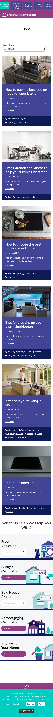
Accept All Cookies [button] (26, 710)
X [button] (50, 691)
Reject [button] (41, 704)
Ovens (38, 355)
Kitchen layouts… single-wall (24, 402)
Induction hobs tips (20, 482)
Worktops (23, 437)
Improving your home (15, 122)
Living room (11, 355)
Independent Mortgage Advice (16, 5)
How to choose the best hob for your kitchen (23, 246)
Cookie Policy (18, 704)
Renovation (11, 277)
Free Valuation (48, 5)
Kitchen (30, 122)
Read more (9, 110)
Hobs (25, 118)
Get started (7, 577)
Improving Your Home (10, 645)
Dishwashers (26, 430)
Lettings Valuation (38, 5)
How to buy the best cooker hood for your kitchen (26, 91)
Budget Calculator (28, 5)
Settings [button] (30, 704)
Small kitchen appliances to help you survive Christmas (26, 169)
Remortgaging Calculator (12, 620)
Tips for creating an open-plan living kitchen (25, 324)
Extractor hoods (13, 118)
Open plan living (26, 355)
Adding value (12, 430)
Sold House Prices (10, 594)
